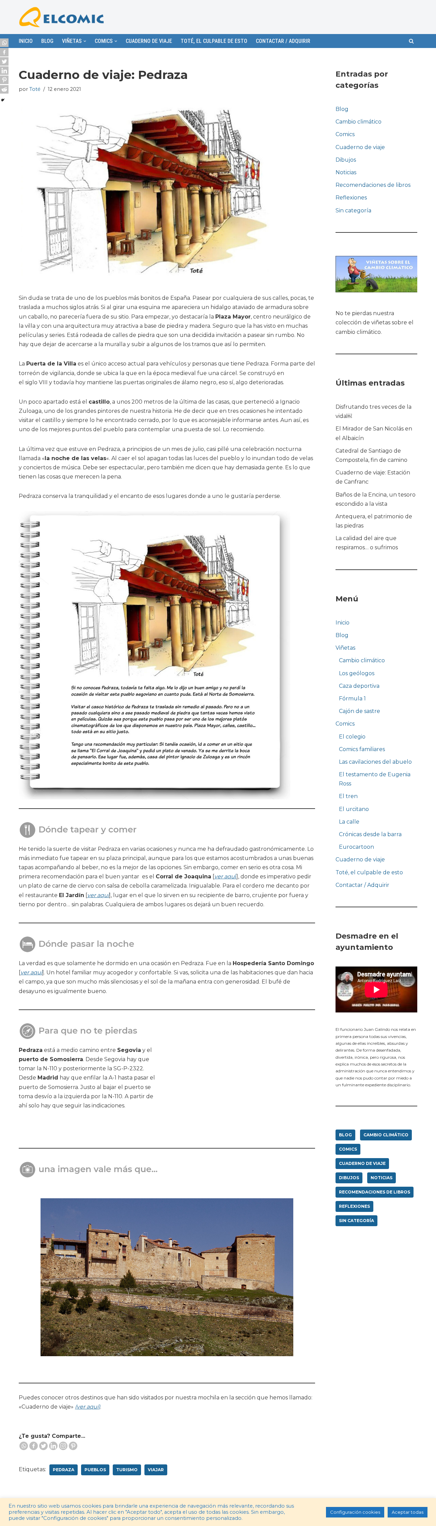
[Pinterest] (73, 1446)
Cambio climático (359, 121)
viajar (156, 1469)
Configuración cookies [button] (355, 1512)
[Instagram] (63, 1446)
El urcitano (354, 809)
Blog (47, 41)
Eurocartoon (356, 847)
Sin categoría (353, 210)
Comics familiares (362, 749)
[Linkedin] (53, 1446)
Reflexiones (351, 197)
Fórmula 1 (352, 698)
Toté (35, 89)
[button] (411, 41)
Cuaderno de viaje (149, 41)
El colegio (352, 736)
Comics (345, 134)
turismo (127, 1469)
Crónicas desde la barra (370, 834)
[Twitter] (43, 1446)
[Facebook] (33, 1446)
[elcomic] (61, 17)
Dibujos (346, 160)
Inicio (26, 41)
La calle (349, 821)
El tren (348, 796)
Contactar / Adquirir (283, 41)
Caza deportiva (359, 686)
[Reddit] (4, 89)
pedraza (63, 1469)
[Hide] (2, 100)
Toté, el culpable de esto (214, 41)
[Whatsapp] (23, 1446)
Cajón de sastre (359, 711)
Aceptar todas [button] (407, 1512)
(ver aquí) (87, 1406)
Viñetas (345, 648)
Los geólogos (356, 673)
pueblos (95, 1469)
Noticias (346, 172)
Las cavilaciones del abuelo (375, 762)
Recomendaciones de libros (373, 185)
